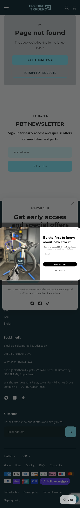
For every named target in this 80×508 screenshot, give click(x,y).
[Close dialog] (78, 229)
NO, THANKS (60, 270)
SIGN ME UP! (60, 264)
